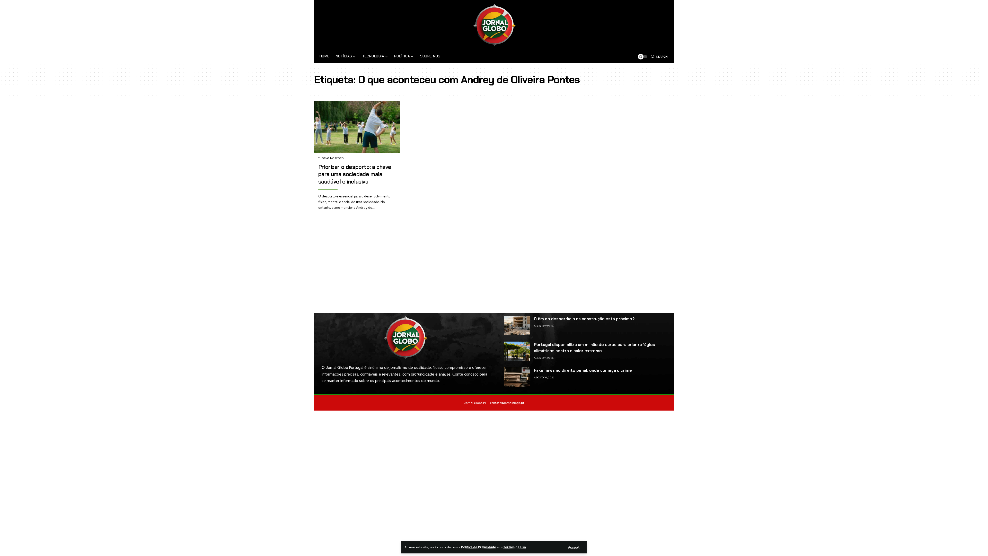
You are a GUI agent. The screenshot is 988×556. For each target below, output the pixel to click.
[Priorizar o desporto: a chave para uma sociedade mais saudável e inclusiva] (357, 127)
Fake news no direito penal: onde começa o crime (583, 370)
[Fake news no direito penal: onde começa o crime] (517, 377)
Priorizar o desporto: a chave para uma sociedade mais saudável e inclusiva (354, 174)
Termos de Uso (514, 547)
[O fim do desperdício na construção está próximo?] (517, 325)
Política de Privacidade (478, 547)
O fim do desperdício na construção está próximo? (584, 319)
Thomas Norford (331, 158)
